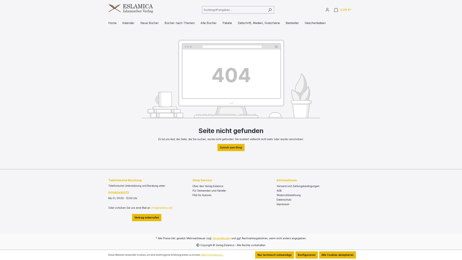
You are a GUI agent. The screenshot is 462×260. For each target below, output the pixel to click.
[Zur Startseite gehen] (130, 9)
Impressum (283, 204)
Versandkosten (222, 238)
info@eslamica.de (162, 207)
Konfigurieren (306, 254)
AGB (279, 190)
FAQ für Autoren (202, 195)
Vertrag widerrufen (146, 217)
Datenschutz (284, 199)
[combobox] (234, 10)
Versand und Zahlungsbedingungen (298, 186)
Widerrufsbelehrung (289, 195)
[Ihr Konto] (327, 9)
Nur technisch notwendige (275, 254)
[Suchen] (270, 10)
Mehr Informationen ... (212, 255)
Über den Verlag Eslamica (208, 186)
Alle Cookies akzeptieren (338, 254)
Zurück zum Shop (231, 147)
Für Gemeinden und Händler (209, 190)
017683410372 (118, 192)
